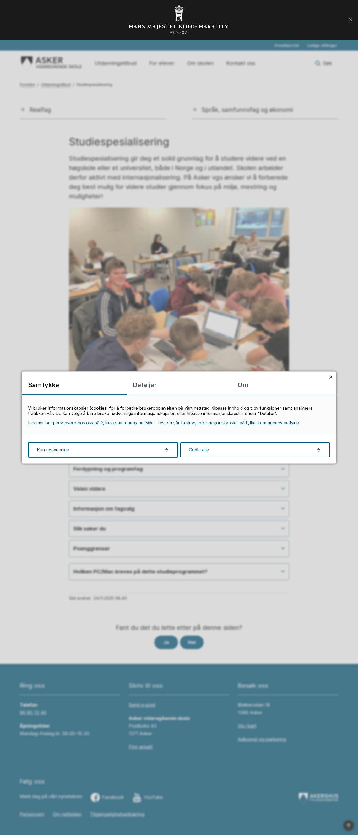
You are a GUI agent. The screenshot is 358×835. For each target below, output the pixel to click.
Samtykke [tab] (43, 385)
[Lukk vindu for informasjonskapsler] (330, 377)
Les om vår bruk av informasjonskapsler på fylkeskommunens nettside (228, 422)
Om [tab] (243, 385)
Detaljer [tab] (145, 385)
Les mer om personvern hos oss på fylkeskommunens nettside (91, 422)
